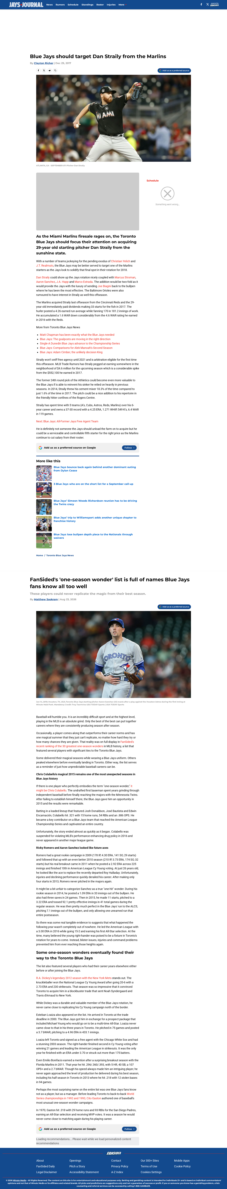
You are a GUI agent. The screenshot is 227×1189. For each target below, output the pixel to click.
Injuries (111, 4)
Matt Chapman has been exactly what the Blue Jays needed (77, 334)
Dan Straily (43, 277)
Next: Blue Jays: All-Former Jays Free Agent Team (67, 421)
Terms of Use (149, 1166)
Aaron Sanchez (45, 281)
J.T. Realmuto (44, 265)
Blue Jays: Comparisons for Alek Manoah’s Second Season (76, 347)
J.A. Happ (62, 281)
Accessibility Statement (84, 1172)
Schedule (73, 4)
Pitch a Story (77, 1166)
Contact (116, 1160)
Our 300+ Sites (150, 1160)
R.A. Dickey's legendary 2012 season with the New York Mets (74, 978)
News (49, 4)
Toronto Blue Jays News (60, 555)
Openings (75, 1160)
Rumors (60, 4)
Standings (87, 4)
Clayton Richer (43, 63)
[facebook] (201, 4)
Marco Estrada (84, 281)
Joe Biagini (104, 286)
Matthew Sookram (46, 599)
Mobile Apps (182, 1160)
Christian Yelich (120, 261)
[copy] (55, 70)
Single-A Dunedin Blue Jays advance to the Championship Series (80, 343)
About (40, 1160)
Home (39, 555)
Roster (100, 4)
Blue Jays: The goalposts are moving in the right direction (75, 339)
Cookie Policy (182, 1166)
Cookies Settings (151, 1172)
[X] (207, 4)
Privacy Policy (119, 1166)
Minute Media (19, 1180)
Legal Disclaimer (46, 1172)
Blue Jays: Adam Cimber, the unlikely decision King (71, 352)
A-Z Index (117, 1172)
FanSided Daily (45, 1166)
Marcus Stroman (125, 277)
